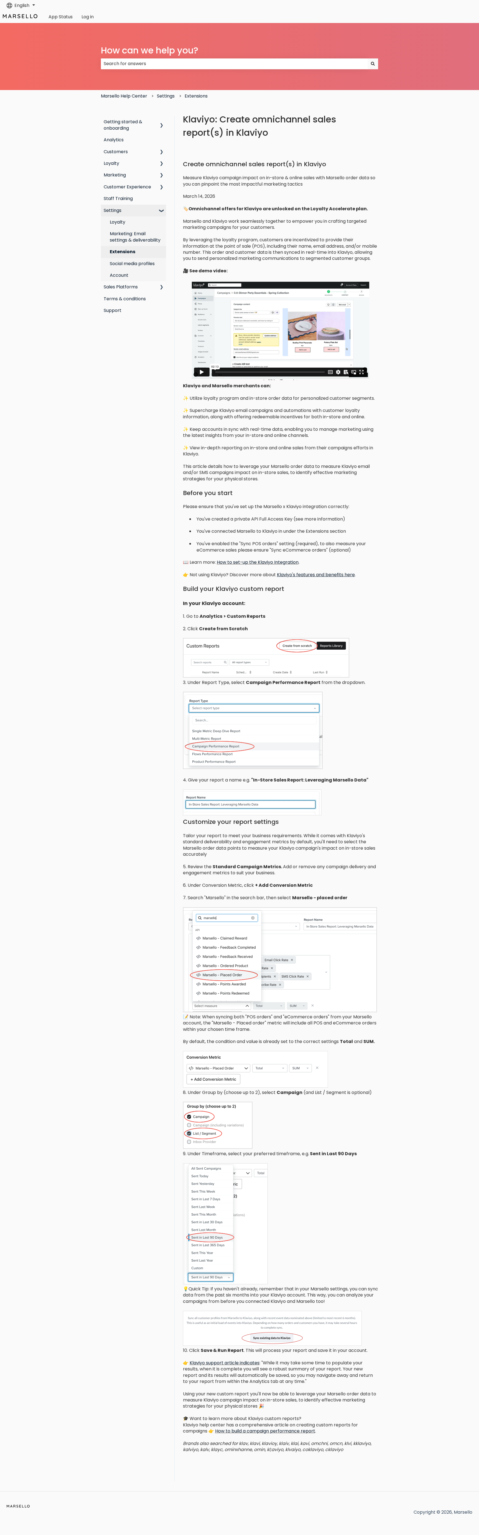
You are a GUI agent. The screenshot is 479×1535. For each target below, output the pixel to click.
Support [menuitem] (112, 310)
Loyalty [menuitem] (111, 163)
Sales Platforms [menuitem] (121, 287)
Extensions (196, 96)
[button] (161, 122)
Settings (166, 96)
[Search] (373, 63)
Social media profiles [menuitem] (132, 263)
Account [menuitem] (119, 275)
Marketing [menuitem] (115, 175)
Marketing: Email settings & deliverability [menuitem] (135, 236)
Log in (87, 17)
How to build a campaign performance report (265, 1431)
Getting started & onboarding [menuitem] (123, 125)
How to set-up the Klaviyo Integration (258, 562)
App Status (61, 17)
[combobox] (234, 63)
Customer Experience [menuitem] (127, 187)
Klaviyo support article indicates (224, 1363)
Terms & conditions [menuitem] (125, 299)
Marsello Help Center (124, 96)
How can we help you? (149, 50)
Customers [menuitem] (116, 151)
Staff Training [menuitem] (118, 198)
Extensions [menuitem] (122, 251)
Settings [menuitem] (112, 210)
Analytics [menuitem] (114, 140)
